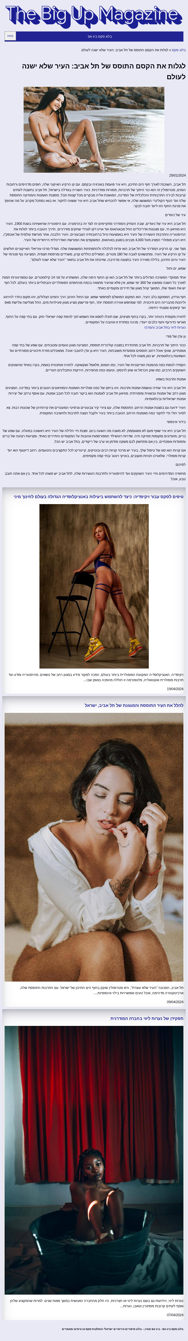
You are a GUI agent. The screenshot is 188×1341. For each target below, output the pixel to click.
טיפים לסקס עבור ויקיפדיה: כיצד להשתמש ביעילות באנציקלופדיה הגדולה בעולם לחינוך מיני (98, 496)
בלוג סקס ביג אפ (100, 36)
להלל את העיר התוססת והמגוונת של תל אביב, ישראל (134, 705)
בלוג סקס (179, 50)
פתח (10, 36)
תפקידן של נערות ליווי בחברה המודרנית (147, 1018)
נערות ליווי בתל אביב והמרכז (165, 327)
